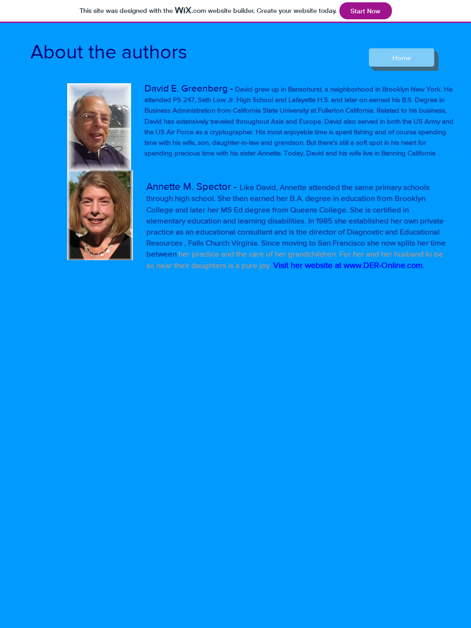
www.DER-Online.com (383, 265)
